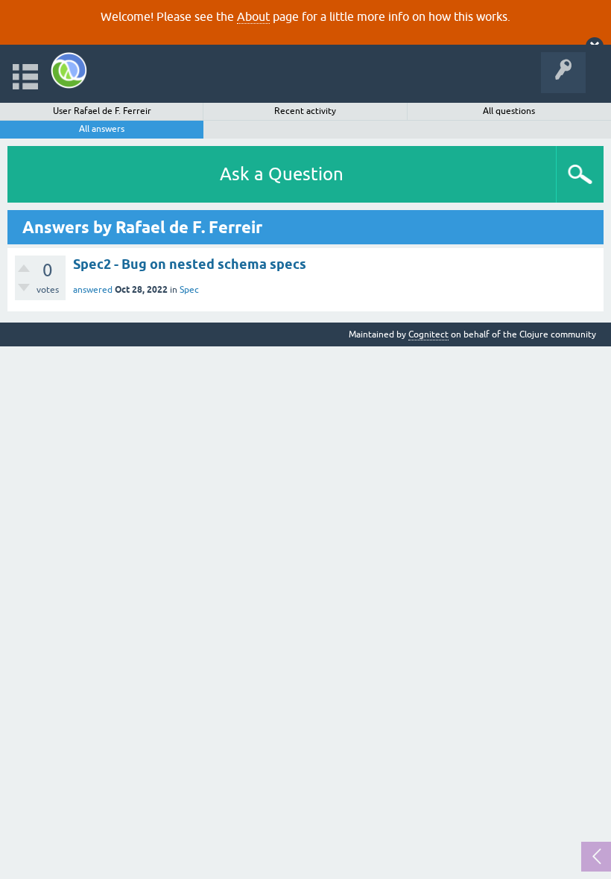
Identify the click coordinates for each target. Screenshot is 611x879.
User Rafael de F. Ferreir (102, 111)
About (253, 16)
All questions (509, 111)
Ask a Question (282, 174)
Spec (189, 290)
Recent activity (305, 111)
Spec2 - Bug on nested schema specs (189, 264)
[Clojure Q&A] (69, 70)
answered (93, 290)
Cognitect (428, 334)
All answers (101, 129)
